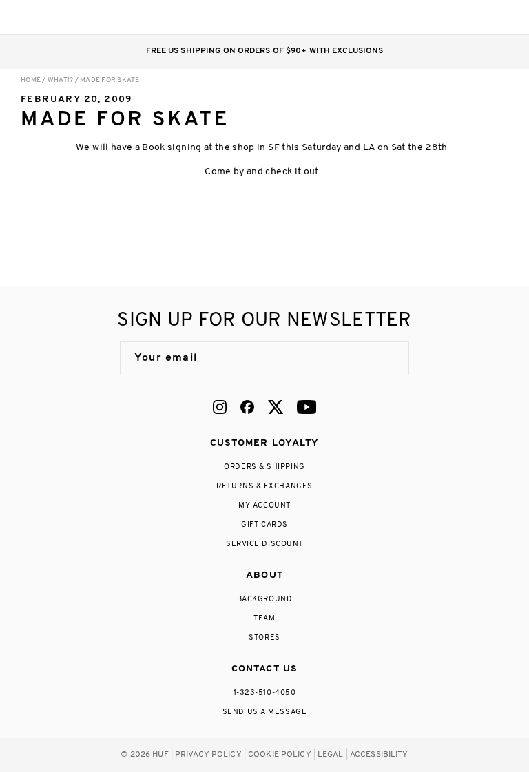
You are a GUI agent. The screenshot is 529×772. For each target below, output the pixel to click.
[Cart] (473, 17)
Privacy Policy (208, 755)
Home (31, 80)
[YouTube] (306, 407)
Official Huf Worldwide (51, 16)
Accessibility (379, 755)
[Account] (445, 17)
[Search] (418, 17)
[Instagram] (220, 407)
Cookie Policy (279, 755)
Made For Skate (110, 80)
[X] (275, 407)
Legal (331, 755)
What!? (61, 80)
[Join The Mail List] (384, 358)
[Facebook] (247, 407)
